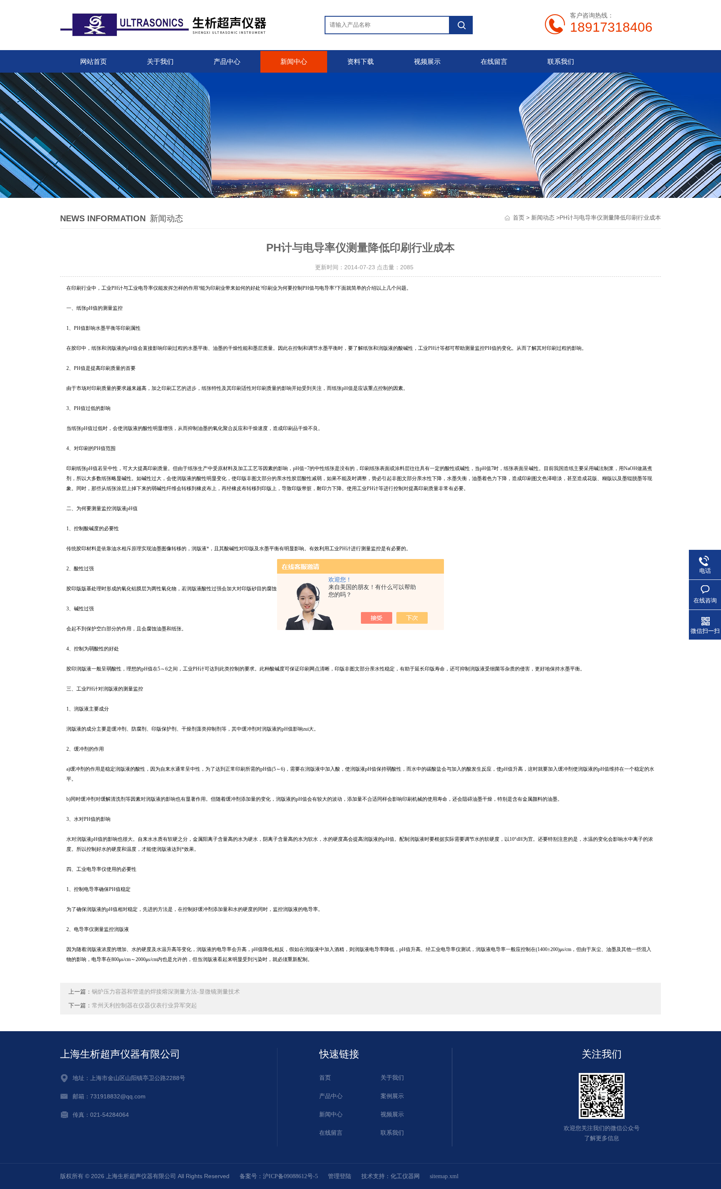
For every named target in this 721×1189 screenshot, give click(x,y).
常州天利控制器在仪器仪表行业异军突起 (144, 1005)
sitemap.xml (444, 1176)
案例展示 (392, 1096)
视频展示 (427, 61)
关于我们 (160, 61)
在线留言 (494, 61)
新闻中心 (293, 61)
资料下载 (360, 61)
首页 (518, 218)
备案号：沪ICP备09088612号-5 (278, 1176)
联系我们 (560, 61)
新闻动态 (543, 218)
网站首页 (93, 61)
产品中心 (227, 61)
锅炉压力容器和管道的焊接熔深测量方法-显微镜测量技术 (166, 992)
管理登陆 (339, 1176)
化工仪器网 (405, 1176)
